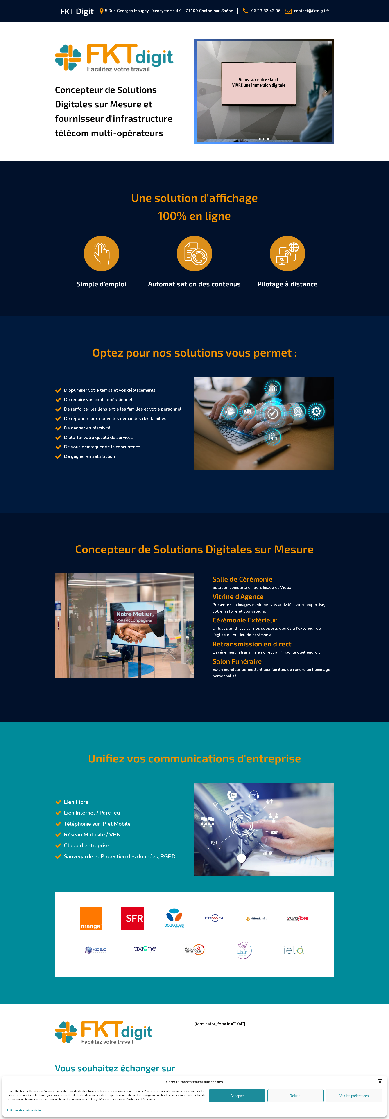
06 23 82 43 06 (265, 10)
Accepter (237, 1096)
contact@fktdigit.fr (311, 10)
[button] (380, 1082)
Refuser (295, 1096)
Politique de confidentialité (24, 1110)
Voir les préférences (354, 1096)
